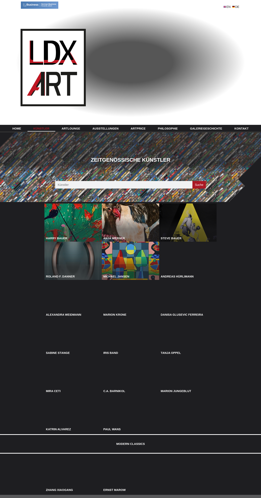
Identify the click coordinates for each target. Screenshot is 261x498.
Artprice (138, 128)
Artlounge (71, 128)
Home (16, 128)
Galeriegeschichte (206, 128)
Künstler (41, 128)
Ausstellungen (105, 128)
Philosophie (168, 128)
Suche (199, 184)
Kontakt (241, 128)
